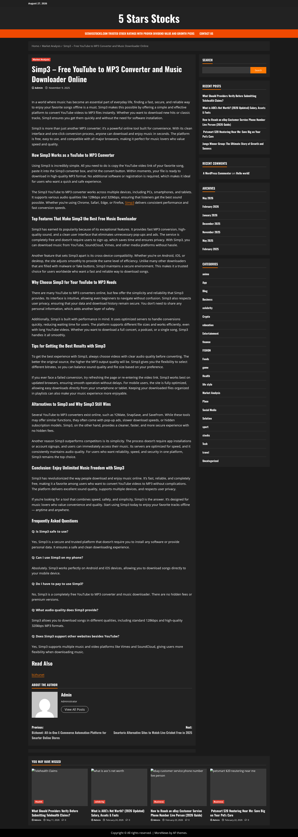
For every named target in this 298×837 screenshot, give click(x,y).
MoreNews (161, 833)
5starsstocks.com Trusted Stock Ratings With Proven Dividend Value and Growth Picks (139, 33)
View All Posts (75, 709)
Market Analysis (41, 59)
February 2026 (210, 206)
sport (205, 427)
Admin (39, 87)
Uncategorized (210, 461)
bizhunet (38, 675)
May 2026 (207, 198)
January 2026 (209, 215)
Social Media (209, 410)
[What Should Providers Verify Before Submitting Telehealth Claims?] (60, 787)
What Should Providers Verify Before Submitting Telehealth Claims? (55, 813)
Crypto (206, 316)
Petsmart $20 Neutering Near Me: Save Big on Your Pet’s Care (237, 813)
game (205, 367)
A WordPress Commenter (217, 173)
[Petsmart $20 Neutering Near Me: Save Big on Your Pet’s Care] (238, 787)
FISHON (206, 350)
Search (207, 60)
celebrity (207, 308)
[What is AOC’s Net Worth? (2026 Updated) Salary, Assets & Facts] (119, 787)
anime (205, 274)
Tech (204, 444)
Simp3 (129, 202)
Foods (205, 359)
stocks (206, 435)
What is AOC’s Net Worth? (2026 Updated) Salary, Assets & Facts (117, 813)
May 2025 (207, 240)
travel (205, 452)
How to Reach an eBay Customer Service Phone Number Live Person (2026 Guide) (176, 813)
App (204, 282)
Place (205, 401)
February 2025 (210, 249)
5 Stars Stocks (149, 18)
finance (206, 342)
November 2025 (211, 232)
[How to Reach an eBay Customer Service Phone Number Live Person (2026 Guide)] (179, 787)
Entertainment (210, 333)
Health (206, 376)
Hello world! (243, 173)
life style (207, 384)
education (207, 325)
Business (207, 299)
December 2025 (211, 223)
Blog (204, 291)
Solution (207, 418)
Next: (152, 730)
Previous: (69, 732)
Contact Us (206, 33)
